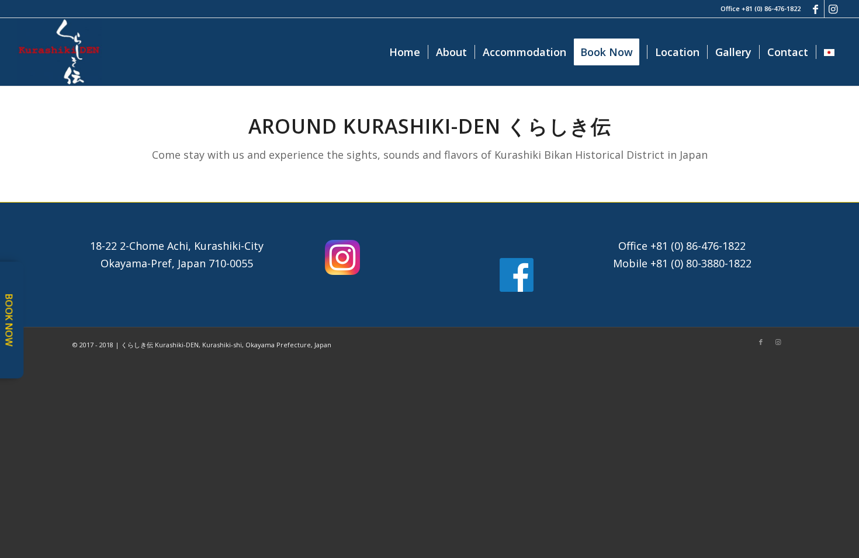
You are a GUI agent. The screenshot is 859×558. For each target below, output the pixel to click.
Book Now (8, 320)
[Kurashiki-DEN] (59, 52)
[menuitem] (405, 52)
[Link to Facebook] (815, 9)
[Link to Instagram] (833, 9)
